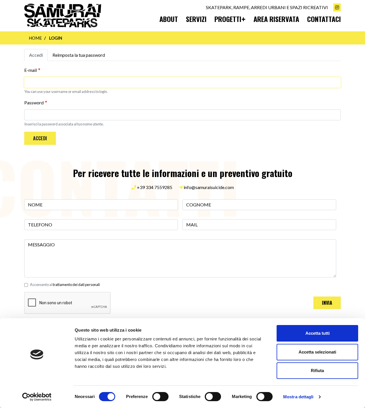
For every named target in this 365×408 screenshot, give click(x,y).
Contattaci (324, 19)
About (168, 19)
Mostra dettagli (298, 396)
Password (34, 102)
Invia (327, 302)
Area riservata (276, 19)
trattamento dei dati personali (76, 284)
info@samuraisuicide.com (209, 187)
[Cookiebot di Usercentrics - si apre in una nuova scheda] (37, 397)
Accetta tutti (317, 333)
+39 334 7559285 (154, 187)
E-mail (30, 70)
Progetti (227, 19)
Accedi (36, 55)
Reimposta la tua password (78, 55)
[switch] (160, 396)
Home (35, 37)
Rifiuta (317, 370)
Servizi (196, 19)
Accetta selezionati (317, 352)
